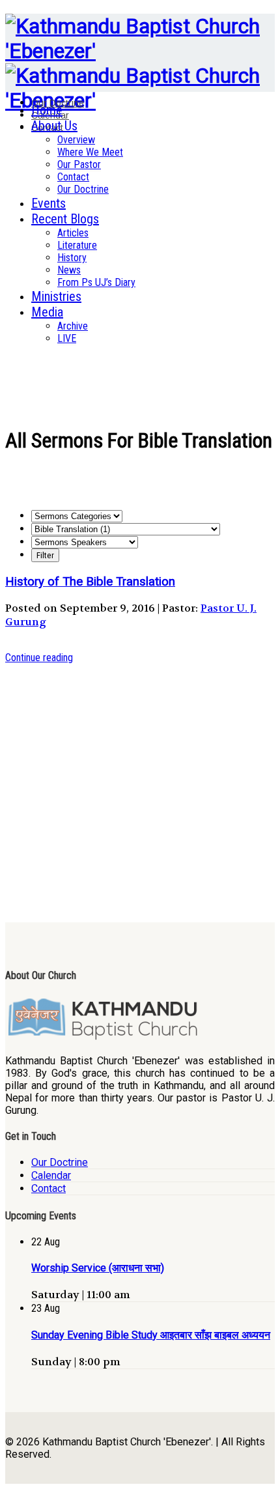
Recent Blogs (65, 219)
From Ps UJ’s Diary (96, 282)
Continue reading (39, 657)
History (72, 257)
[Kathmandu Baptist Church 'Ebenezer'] (140, 50)
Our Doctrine (83, 189)
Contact (73, 177)
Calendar (51, 1175)
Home (47, 110)
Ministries (56, 296)
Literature (77, 245)
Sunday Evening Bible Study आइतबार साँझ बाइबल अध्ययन (150, 1335)
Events (48, 203)
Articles (73, 233)
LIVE (66, 338)
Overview (76, 140)
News (69, 270)
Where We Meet (90, 152)
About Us (54, 126)
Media (47, 312)
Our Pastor (79, 164)
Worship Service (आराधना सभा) (97, 1268)
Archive (72, 326)
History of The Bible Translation (90, 581)
